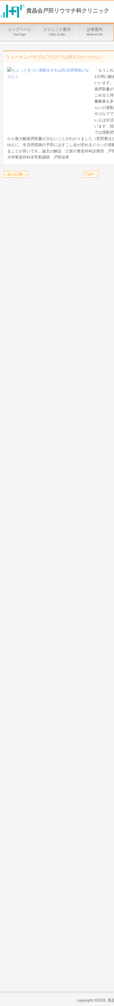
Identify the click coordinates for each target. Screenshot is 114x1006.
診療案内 (95, 31)
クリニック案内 (57, 31)
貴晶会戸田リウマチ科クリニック (67, 11)
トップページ (19, 31)
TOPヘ (91, 174)
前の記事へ (16, 174)
